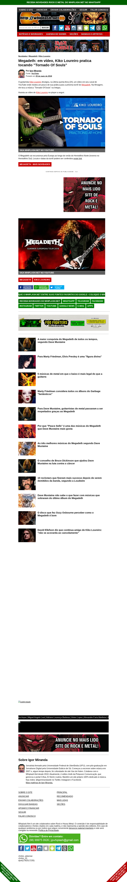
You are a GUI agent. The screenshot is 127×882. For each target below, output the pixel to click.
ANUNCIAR (41, 10)
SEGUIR (83, 10)
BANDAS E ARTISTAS (91, 34)
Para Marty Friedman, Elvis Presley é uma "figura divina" (70, 356)
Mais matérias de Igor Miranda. (39, 783)
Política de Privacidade (48, 830)
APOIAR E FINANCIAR (28, 808)
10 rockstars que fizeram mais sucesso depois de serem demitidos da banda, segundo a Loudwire (70, 479)
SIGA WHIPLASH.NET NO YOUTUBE (37, 150)
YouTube (35, 73)
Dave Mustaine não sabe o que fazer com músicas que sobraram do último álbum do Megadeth (69, 496)
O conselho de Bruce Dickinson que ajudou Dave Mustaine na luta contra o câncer (66, 462)
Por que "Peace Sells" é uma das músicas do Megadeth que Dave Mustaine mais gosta (69, 427)
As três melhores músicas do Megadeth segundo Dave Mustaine (69, 444)
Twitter (39, 306)
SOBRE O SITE (26, 10)
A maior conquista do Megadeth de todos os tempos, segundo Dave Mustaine (68, 340)
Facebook (97, 301)
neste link (77, 158)
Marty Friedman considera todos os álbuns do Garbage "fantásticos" (69, 392)
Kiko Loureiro (44, 56)
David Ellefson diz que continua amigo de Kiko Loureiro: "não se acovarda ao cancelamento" (70, 531)
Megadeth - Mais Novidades (35, 164)
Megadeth (33, 56)
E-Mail (81, 306)
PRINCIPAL (62, 792)
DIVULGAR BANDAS (28, 804)
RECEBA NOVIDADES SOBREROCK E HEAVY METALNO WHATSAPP (9, 872)
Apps (90, 306)
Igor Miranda (35, 71)
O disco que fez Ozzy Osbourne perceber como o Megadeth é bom (66, 514)
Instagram (26, 306)
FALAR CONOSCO (99, 10)
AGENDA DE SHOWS (56, 34)
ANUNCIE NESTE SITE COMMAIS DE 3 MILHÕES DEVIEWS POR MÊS (118, 872)
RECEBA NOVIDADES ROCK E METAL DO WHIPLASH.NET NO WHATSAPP (63, 2)
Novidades (22, 56)
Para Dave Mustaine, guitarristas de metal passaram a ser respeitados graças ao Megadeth (70, 410)
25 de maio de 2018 (44, 76)
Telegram (83, 301)
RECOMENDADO (65, 796)
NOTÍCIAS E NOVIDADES (31, 34)
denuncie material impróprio (81, 828)
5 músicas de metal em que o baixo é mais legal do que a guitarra (70, 375)
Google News (67, 306)
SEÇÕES (74, 34)
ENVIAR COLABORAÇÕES (63, 10)
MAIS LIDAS (62, 800)
